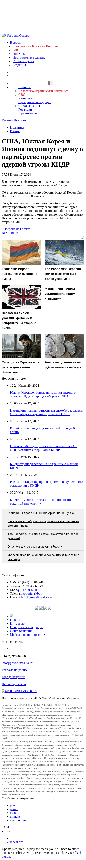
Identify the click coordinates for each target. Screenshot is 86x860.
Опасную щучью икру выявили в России (35, 546)
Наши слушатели (14, 684)
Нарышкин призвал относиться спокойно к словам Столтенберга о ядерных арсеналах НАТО (46, 412)
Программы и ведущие (29, 57)
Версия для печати (18, 229)
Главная (7, 120)
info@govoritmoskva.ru (37, 597)
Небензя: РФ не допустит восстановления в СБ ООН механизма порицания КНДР (43, 448)
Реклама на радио (14, 670)
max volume (18, 820)
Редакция (19, 65)
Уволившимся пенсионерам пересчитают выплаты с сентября (43, 557)
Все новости (10, 232)
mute (13, 813)
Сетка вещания (23, 61)
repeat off (16, 842)
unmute (15, 816)
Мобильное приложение (27, 634)
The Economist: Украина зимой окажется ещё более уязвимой (43, 536)
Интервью (20, 53)
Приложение (27, 113)
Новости (16, 42)
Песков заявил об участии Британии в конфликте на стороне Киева (43, 523)
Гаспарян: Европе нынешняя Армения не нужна (41, 513)
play (13, 805)
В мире (15, 131)
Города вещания (13, 677)
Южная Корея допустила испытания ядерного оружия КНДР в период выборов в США (43, 394)
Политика (17, 127)
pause (14, 809)
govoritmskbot (27, 590)
